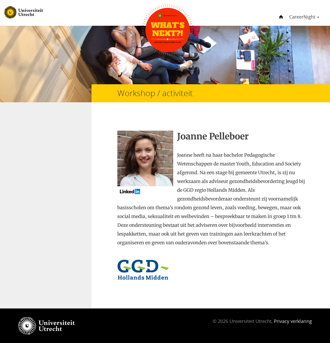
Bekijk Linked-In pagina (146, 193)
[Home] (280, 12)
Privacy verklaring (293, 321)
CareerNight (303, 17)
